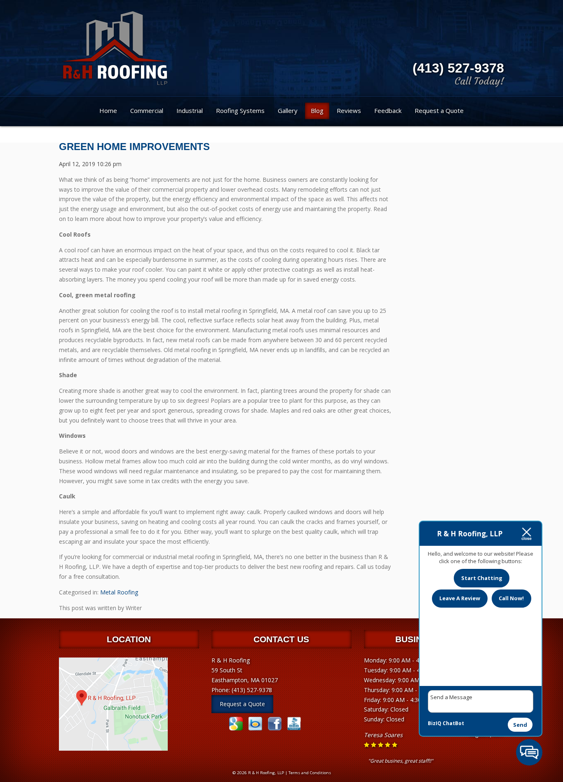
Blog (317, 110)
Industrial (189, 110)
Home (108, 110)
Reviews (349, 110)
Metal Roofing (119, 592)
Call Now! (511, 598)
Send (520, 724)
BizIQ (434, 723)
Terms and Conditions (310, 772)
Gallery (288, 110)
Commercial (146, 110)
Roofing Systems (240, 110)
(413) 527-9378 (458, 68)
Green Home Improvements (134, 146)
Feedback (387, 110)
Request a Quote (439, 110)
